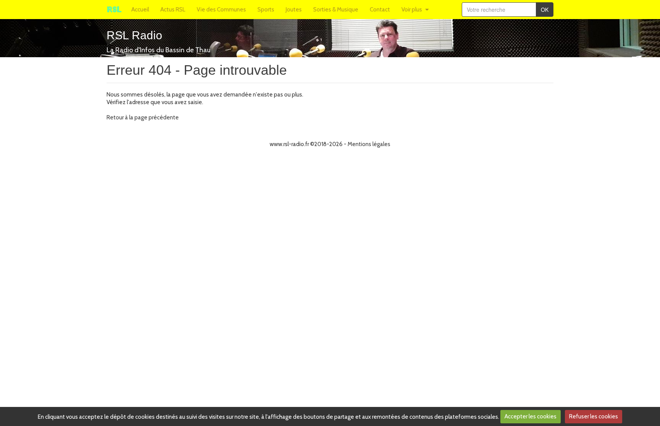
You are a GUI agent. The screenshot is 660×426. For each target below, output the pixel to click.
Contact (380, 9)
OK (544, 9)
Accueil (140, 9)
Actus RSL (172, 9)
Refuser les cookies (593, 416)
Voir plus (411, 9)
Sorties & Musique (335, 9)
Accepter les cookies (530, 416)
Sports (265, 9)
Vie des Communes (221, 9)
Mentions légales (369, 144)
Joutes (294, 9)
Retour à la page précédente (143, 117)
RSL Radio (134, 35)
